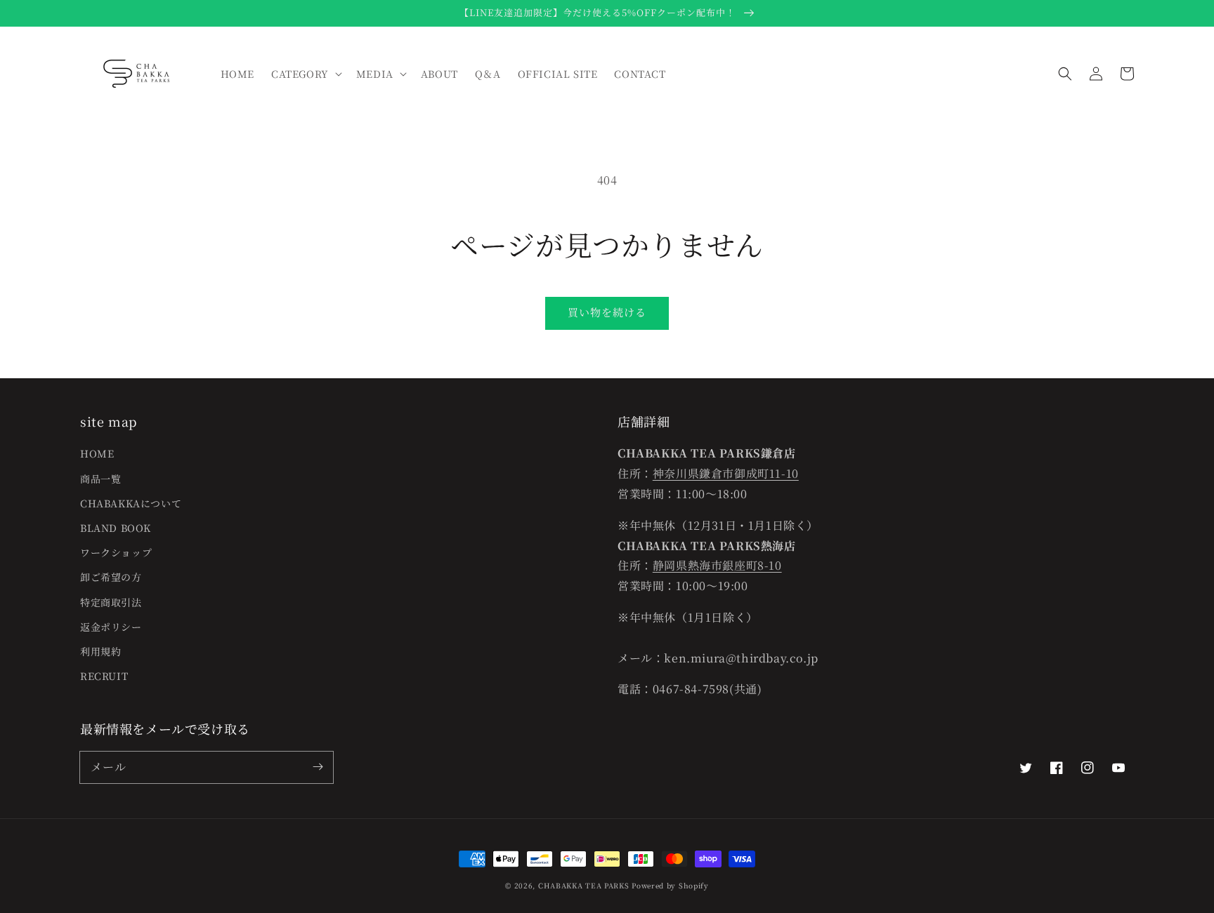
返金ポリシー (111, 627)
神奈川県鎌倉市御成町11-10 (726, 473)
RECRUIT (104, 676)
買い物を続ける (607, 312)
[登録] (317, 767)
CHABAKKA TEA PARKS (583, 885)
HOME (97, 453)
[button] (1065, 73)
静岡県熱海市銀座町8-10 (717, 565)
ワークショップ (116, 552)
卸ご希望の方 (111, 577)
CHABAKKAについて (130, 503)
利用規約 (100, 651)
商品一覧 (100, 479)
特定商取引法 (111, 602)
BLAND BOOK (115, 528)
